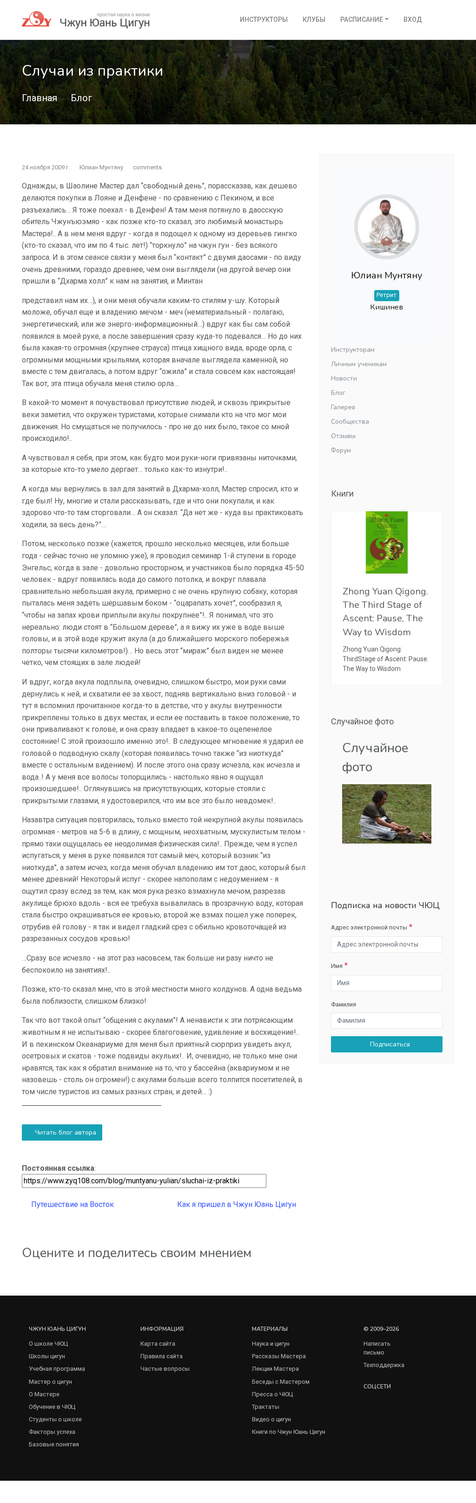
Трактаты (265, 1406)
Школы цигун (47, 1356)
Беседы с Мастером (281, 1381)
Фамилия (343, 1004)
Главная (39, 97)
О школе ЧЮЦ (48, 1343)
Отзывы (343, 436)
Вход (412, 19)
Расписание (361, 19)
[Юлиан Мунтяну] (386, 219)
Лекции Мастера (275, 1368)
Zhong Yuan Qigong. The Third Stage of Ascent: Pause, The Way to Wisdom (385, 612)
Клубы (314, 19)
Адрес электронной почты (369, 927)
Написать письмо (377, 1348)
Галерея (343, 407)
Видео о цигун (271, 1419)
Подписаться (389, 1044)
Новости (344, 378)
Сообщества (350, 421)
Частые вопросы (165, 1368)
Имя (337, 965)
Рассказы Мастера (279, 1356)
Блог (81, 97)
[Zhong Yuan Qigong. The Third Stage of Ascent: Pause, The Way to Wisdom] (386, 542)
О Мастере (44, 1394)
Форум (341, 450)
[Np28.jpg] (386, 813)
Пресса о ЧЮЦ (272, 1394)
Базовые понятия (54, 1444)
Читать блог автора (64, 1132)
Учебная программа (57, 1368)
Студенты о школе (55, 1419)
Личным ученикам (359, 364)
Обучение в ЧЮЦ (52, 1406)
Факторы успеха (52, 1431)
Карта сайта (157, 1343)
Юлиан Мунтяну (101, 167)
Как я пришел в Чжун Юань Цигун (237, 1204)
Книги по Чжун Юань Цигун (288, 1431)
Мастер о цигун (50, 1381)
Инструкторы (264, 19)
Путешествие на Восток (71, 1204)
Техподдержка (384, 1364)
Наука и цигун (271, 1343)
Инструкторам (353, 349)
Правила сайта (161, 1356)
